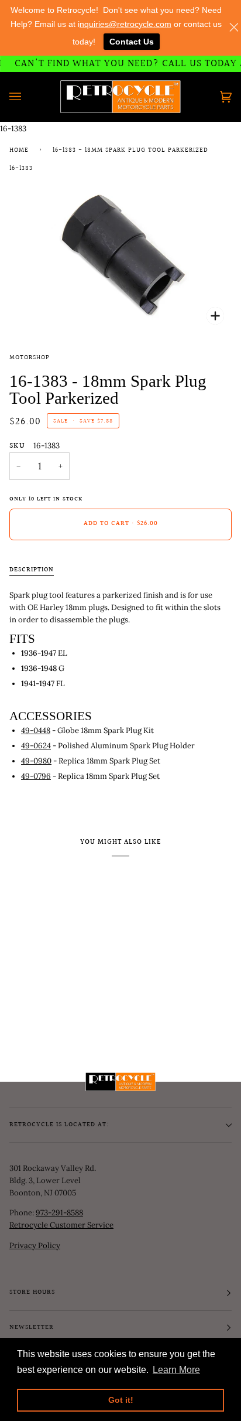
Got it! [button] (120, 1400)
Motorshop (29, 358)
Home (19, 150)
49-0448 (35, 730)
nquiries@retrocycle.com (125, 24)
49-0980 (36, 761)
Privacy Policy (34, 1245)
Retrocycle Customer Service (61, 1225)
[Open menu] (26, 96)
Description (31, 570)
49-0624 (36, 746)
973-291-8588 (59, 1213)
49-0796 (36, 776)
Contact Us (131, 41)
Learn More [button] (176, 1370)
